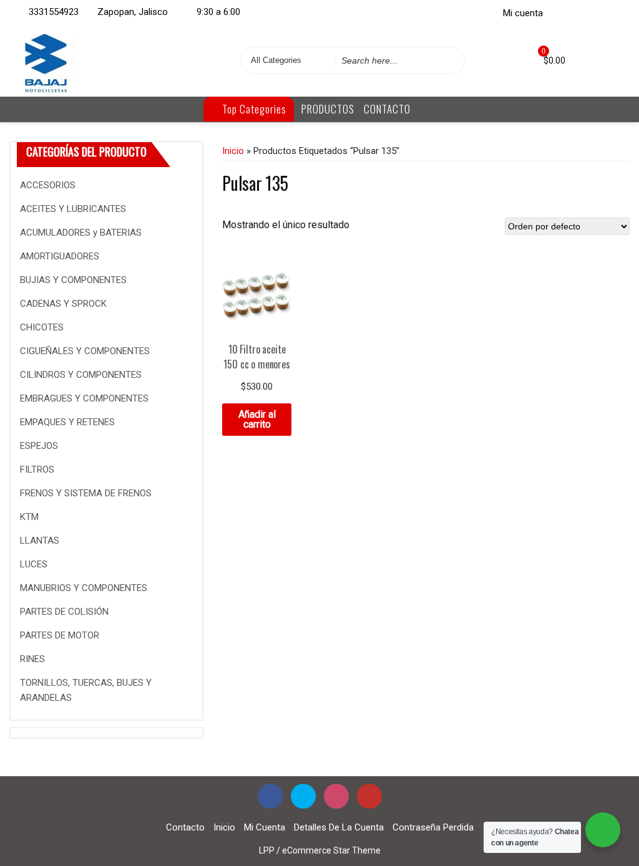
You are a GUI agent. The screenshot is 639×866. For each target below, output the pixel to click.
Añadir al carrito (257, 419)
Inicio (233, 150)
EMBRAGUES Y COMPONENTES (84, 398)
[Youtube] (615, 12)
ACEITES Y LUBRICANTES (73, 208)
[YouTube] (369, 796)
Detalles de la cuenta (339, 827)
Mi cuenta (523, 13)
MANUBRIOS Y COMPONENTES (83, 588)
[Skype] (580, 12)
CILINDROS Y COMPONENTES (81, 374)
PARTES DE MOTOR (59, 635)
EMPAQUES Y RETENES (67, 422)
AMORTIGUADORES (59, 256)
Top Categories (253, 109)
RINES (32, 659)
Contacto (185, 827)
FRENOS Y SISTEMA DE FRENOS (86, 493)
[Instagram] (597, 12)
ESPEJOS (39, 445)
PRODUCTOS (327, 109)
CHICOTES (42, 327)
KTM (29, 516)
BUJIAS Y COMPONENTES (73, 280)
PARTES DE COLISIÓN (64, 611)
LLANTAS (39, 540)
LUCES (33, 564)
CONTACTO (387, 109)
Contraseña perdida (433, 827)
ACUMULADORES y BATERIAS (81, 232)
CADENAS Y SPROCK (63, 303)
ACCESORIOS (48, 185)
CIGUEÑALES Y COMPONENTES (85, 351)
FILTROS (37, 469)
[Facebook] (563, 12)
